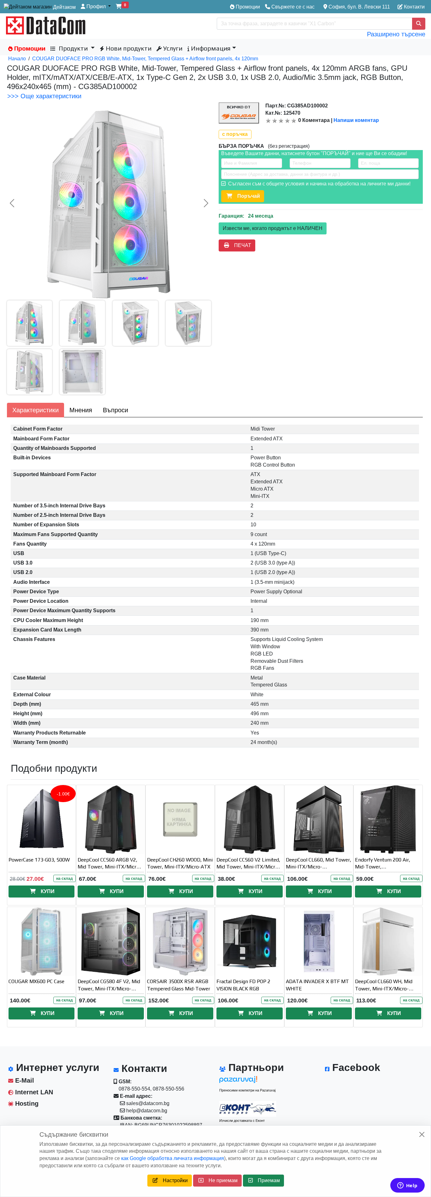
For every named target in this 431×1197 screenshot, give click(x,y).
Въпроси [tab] (115, 410)
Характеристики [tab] (35, 410)
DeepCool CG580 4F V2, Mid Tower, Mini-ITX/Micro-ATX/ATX (109, 988)
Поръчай (246, 196)
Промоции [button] (29, 48)
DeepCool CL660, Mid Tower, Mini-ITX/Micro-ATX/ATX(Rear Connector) (318, 867)
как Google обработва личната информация (172, 1158)
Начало (17, 58)
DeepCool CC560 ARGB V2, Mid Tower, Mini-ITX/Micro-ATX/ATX (109, 867)
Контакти (414, 6)
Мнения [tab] (80, 410)
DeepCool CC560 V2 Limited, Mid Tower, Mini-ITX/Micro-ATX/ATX (248, 867)
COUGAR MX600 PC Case (36, 981)
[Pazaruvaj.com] (247, 1081)
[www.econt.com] (247, 1109)
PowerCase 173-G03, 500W (39, 860)
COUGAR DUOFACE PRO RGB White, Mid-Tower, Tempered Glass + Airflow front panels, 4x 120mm (145, 58)
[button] (96, 7)
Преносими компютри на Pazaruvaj (247, 1090)
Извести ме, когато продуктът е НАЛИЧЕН (272, 228)
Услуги (172, 48)
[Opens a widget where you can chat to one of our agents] (407, 1186)
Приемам (266, 1180)
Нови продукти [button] (127, 48)
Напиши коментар (356, 120)
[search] (418, 24)
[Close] (422, 1134)
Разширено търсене (396, 34)
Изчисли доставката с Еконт (242, 1120)
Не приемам (221, 1180)
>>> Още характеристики (44, 96)
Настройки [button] (173, 1180)
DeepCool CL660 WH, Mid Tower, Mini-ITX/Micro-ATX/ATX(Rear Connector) (385, 988)
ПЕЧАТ (240, 245)
